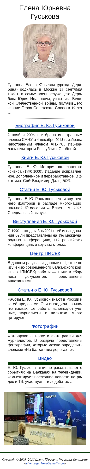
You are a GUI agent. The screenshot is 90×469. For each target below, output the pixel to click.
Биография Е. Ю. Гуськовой (45, 125)
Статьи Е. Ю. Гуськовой (45, 189)
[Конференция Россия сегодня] (45, 419)
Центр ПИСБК (45, 253)
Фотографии (45, 326)
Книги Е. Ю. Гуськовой (45, 157)
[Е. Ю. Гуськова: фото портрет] (45, 50)
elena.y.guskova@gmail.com (45, 463)
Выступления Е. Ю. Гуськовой (45, 221)
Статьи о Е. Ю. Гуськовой (45, 289)
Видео (45, 358)
